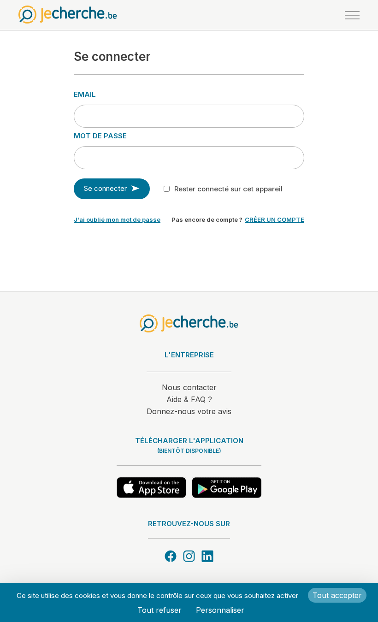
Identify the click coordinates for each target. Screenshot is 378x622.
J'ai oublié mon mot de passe (117, 219)
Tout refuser (159, 610)
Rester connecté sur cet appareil (228, 188)
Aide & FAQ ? (189, 399)
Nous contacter (189, 387)
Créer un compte (274, 219)
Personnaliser (220, 610)
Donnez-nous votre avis (189, 411)
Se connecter (105, 188)
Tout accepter (337, 595)
